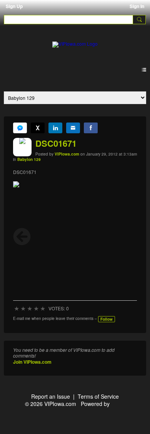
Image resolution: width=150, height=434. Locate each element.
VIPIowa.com (67, 154)
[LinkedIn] (55, 128)
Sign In (137, 6)
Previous (22, 236)
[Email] (73, 128)
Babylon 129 (29, 159)
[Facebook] (91, 128)
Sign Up (14, 6)
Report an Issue (50, 396)
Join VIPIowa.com (32, 361)
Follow (106, 319)
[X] (38, 128)
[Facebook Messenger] (20, 128)
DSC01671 (56, 143)
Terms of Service (98, 396)
